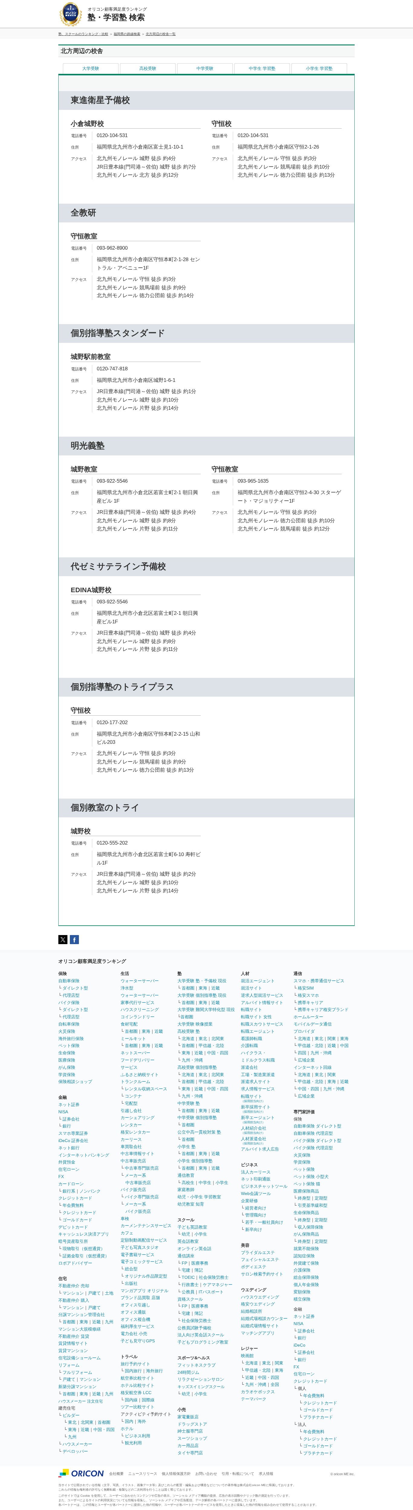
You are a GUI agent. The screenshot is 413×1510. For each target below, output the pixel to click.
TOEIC (188, 1277)
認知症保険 (304, 1255)
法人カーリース (256, 1172)
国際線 (148, 1399)
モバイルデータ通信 (313, 1024)
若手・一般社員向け (264, 1222)
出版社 (131, 1283)
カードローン (71, 1183)
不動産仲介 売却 (73, 1285)
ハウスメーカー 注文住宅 (80, 1401)
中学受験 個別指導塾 (197, 1117)
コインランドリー (137, 1016)
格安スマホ (308, 995)
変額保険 (302, 1291)
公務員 (188, 1291)
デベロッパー (75, 1451)
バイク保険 (69, 1002)
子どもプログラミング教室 (202, 1342)
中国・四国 (104, 1429)
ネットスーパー (135, 1052)
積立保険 (302, 1299)
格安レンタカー (135, 1132)
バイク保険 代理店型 (313, 1147)
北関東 (87, 1422)
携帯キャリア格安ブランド (323, 1009)
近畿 (96, 1321)
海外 (142, 1421)
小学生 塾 (186, 1146)
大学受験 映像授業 (195, 1024)
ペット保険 (69, 1045)
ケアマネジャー (218, 1284)
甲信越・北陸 (211, 1045)
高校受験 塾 (188, 1031)
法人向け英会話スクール (200, 1334)
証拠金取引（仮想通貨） (86, 1255)
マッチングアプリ (258, 1333)
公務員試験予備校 (194, 1327)
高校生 (188, 1182)
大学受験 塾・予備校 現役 (201, 980)
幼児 (186, 1234)
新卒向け (253, 1229)
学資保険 (66, 1074)
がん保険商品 (306, 1234)
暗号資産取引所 (73, 1241)
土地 (109, 1293)
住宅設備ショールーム (79, 1357)
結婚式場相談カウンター (264, 1318)
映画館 (247, 1355)
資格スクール (190, 1299)
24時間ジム (188, 1372)
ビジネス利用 (137, 1435)
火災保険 (66, 1031)
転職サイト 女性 (256, 1016)
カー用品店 (188, 1445)
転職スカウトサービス (262, 1024)
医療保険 (66, 1060)
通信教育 (185, 1175)
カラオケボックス (258, 1391)
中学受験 (205, 68)
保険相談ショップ (75, 1081)
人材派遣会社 (253, 1140)
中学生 (205, 1182)
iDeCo (299, 1345)
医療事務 (199, 1263)
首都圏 (69, 1321)
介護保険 (302, 1270)
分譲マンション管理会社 (81, 1314)
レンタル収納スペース (146, 1088)
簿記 (198, 1270)
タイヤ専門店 (190, 1452)
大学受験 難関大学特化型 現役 (206, 1009)
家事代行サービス (137, 1002)
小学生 (222, 1182)
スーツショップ (192, 1438)
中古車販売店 (133, 1160)
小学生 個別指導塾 (195, 1160)
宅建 (186, 1270)
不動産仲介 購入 (73, 1300)
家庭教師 (185, 1189)
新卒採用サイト (256, 1109)
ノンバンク (90, 1191)
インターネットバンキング (83, 1155)
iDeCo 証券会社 (73, 1140)
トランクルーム (135, 1081)
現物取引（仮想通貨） (84, 1248)
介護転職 (249, 1045)
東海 (84, 1321)
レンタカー (131, 1124)
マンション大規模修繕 (79, 1329)
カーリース (131, 1139)
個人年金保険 (306, 1284)
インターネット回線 (313, 1067)
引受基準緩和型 (312, 1205)
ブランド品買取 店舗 (140, 1297)
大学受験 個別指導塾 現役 (201, 995)
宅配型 (131, 1103)
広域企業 (306, 1060)
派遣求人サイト (256, 1081)
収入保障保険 (310, 1227)
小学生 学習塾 (319, 68)
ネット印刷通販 (256, 1179)
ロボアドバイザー (75, 1263)
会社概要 (116, 1474)
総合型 (131, 1268)
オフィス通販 (133, 1312)
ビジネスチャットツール (264, 1186)
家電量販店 (188, 1416)
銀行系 (69, 1191)
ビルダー (71, 1415)
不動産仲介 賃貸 (73, 1336)
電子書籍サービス (137, 1254)
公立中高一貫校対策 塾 (199, 1132)
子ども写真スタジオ (140, 1247)
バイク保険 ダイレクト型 (317, 1140)
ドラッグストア (192, 1424)
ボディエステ (253, 1266)
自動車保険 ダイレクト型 (317, 1126)
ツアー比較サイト (137, 1406)
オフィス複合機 (135, 1319)
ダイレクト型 (75, 988)
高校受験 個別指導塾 (197, 1067)
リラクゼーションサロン (200, 1379)
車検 (125, 1218)
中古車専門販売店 (142, 1168)
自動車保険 (69, 980)
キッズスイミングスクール (201, 1386)
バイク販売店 (133, 1189)
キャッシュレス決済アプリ (83, 1234)
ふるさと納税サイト (140, 1074)
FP (184, 1263)
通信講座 (185, 1255)
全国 (275, 1384)
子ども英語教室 (192, 1227)
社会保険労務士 (214, 1277)
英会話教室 (188, 1241)
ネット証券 (69, 1104)
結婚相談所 (251, 1311)
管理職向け (255, 1215)
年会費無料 (73, 1205)
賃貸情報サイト (73, 1343)
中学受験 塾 (188, 1103)
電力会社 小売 (134, 1333)
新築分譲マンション (77, 1386)
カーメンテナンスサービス (146, 1225)
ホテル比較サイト (137, 1385)
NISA (63, 1111)
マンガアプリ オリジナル (144, 1290)
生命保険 (66, 1052)
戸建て (94, 1293)
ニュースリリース (142, 1474)
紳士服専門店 (190, 1431)
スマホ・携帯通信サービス (319, 980)
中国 (344, 1045)
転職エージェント (258, 1031)
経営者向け (255, 1208)
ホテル (127, 1428)
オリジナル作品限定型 (146, 1276)
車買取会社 (131, 1146)
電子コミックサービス (142, 1261)
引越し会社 (131, 1110)
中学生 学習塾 (262, 68)
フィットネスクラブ (196, 1365)
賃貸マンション (73, 1350)
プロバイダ (304, 1031)
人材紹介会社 (253, 1130)
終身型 (304, 1198)
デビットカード (73, 1227)
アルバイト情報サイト (262, 1002)
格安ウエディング (258, 1304)
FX (61, 1176)
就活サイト (251, 988)
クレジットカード (75, 1198)
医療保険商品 (306, 1191)
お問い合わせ (206, 1474)
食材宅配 (129, 1024)
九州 (109, 1321)
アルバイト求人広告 (260, 1149)
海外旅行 (154, 1370)
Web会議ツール (256, 1193)
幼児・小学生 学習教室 (199, 1196)
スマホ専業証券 (73, 1133)
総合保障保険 (306, 1277)
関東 (279, 1363)
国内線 (131, 1399)
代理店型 (71, 995)
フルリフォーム (77, 1372)
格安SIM (306, 988)
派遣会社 (249, 1067)
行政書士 (190, 1284)
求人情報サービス (258, 1088)
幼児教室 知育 (190, 1204)
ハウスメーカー (77, 1444)
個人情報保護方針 (176, 1474)
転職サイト (251, 1009)
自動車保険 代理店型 (313, 1133)
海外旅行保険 (71, 1038)
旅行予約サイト (135, 1363)
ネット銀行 (69, 1147)
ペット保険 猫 (307, 1183)
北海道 (188, 1038)
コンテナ (133, 1096)
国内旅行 (133, 1370)
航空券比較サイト (137, 1378)
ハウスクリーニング (140, 1009)
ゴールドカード (77, 1219)
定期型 (321, 1198)
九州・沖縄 (192, 1060)
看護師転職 (251, 1038)
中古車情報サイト (137, 1153)
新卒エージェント (258, 1119)
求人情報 (266, 1474)
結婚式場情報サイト (260, 1325)
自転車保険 (69, 1024)
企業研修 (249, 1200)
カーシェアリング (137, 1117)
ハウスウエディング (260, 1297)
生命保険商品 (306, 1212)
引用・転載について (238, 1474)
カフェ (127, 1232)
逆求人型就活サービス (262, 995)
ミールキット (133, 1038)
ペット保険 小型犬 (311, 1176)
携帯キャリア (310, 1002)
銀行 (67, 1126)
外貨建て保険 (306, 1263)
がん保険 (66, 1067)
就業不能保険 (306, 1248)
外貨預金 (66, 1162)
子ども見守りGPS (138, 1340)
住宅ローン (69, 1169)
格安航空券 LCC (136, 1392)
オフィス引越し (135, 1304)
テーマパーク (253, 1399)
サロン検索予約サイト (262, 1274)
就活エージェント (258, 980)
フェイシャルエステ (260, 1259)
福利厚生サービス (137, 1326)
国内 (129, 1421)
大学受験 (90, 68)
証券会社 (71, 1119)
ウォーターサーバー (140, 980)
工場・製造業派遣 (258, 1074)
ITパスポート (211, 1291)
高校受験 (147, 68)
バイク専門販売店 (142, 1196)
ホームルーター (308, 1016)
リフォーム (69, 1365)
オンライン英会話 (194, 1248)
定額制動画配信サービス (144, 1240)
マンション (73, 1293)
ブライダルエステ (258, 1252)
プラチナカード (318, 1417)
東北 (72, 1422)
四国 (302, 1052)
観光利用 (133, 1442)
